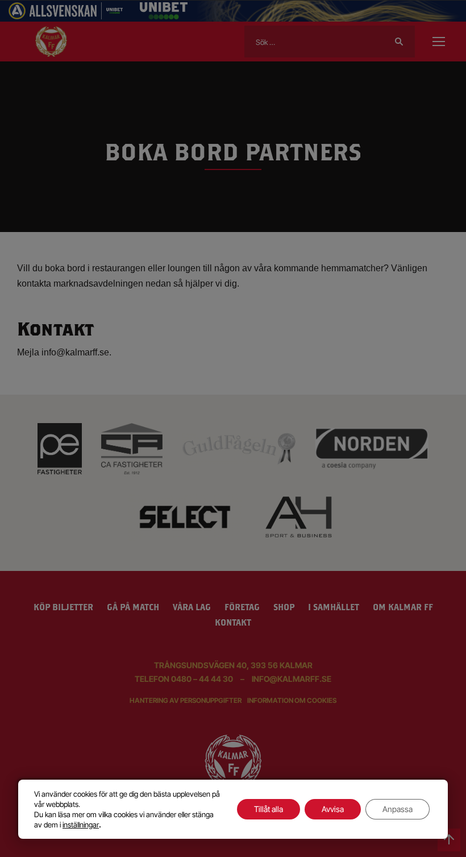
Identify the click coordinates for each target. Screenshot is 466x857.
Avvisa (333, 809)
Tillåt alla (268, 809)
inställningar (81, 824)
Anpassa (397, 809)
